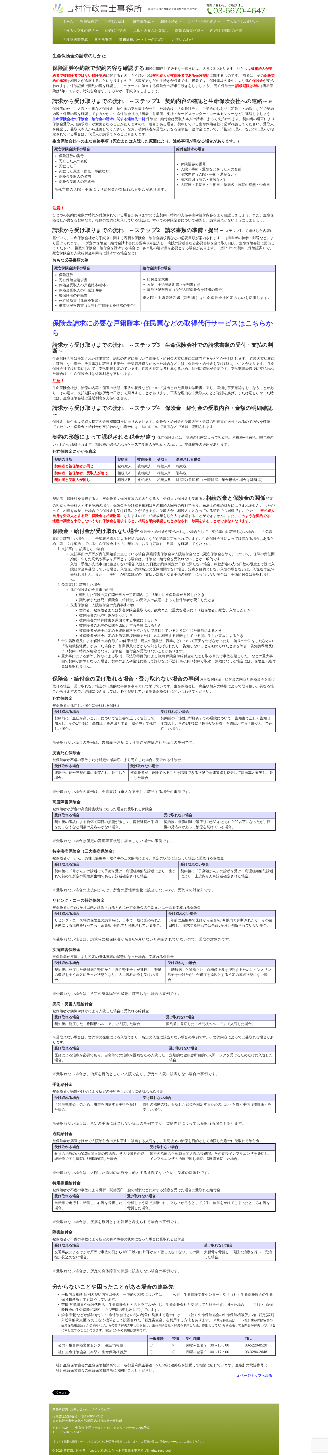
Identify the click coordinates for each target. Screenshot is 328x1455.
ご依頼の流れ (115, 21)
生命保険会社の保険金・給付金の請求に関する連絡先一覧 (98, 119)
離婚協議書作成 (188, 30)
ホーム (68, 21)
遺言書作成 (142, 21)
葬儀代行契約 (115, 30)
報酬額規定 (89, 21)
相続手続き (169, 21)
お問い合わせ (237, 10)
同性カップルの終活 (79, 30)
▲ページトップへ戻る (254, 1375)
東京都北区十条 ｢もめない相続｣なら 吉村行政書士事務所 (96, 8)
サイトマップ (100, 1409)
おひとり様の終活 (203, 21)
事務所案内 (103, 39)
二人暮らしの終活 (241, 21)
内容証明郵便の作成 (226, 30)
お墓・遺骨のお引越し (150, 30)
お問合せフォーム (168, 1441)
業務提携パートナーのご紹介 (142, 39)
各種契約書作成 (75, 39)
